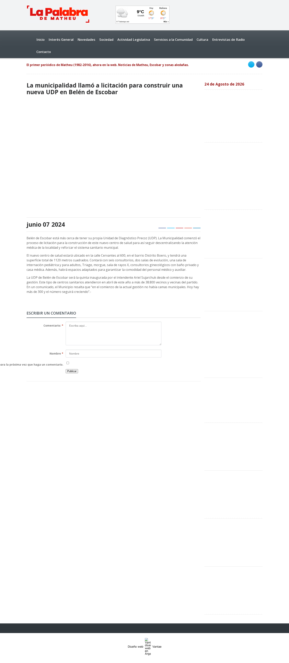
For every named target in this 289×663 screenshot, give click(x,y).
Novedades (86, 39)
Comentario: (53, 325)
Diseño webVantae (144, 646)
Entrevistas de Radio (228, 39)
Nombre (56, 353)
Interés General (61, 39)
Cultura (202, 39)
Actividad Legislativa (133, 39)
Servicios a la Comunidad (173, 39)
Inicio (40, 39)
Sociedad (106, 39)
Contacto (43, 51)
